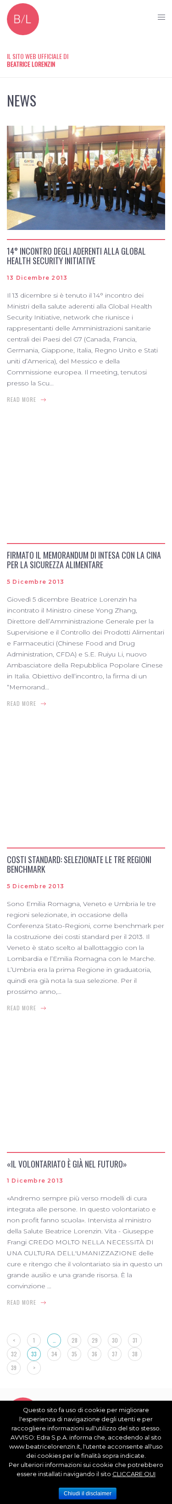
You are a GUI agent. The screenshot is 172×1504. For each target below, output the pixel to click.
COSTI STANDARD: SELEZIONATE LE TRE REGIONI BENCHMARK (79, 864)
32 (14, 1354)
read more (21, 399)
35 (74, 1354)
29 (95, 1340)
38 (135, 1354)
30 (115, 1340)
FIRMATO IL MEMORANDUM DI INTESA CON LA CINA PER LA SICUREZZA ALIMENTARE (84, 560)
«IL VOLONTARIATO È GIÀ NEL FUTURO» (67, 1164)
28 (75, 1340)
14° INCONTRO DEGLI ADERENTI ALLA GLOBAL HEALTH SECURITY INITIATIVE (76, 256)
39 (14, 1367)
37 (114, 1354)
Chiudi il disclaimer (87, 1493)
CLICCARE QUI (133, 1473)
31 (135, 1340)
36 (94, 1354)
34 (54, 1354)
